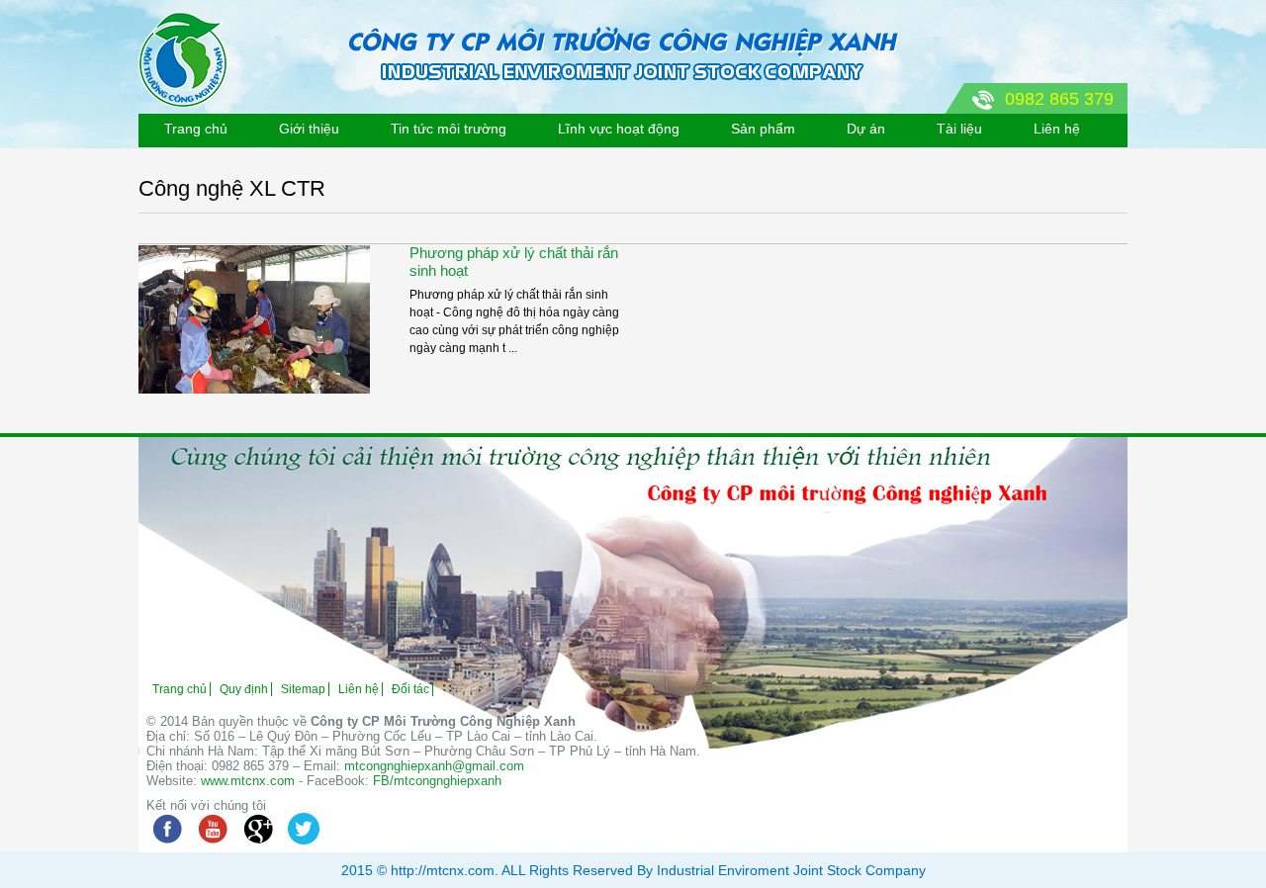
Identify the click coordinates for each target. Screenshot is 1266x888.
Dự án (866, 128)
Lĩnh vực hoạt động (618, 128)
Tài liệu (959, 128)
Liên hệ (1057, 128)
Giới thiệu (309, 128)
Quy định (244, 689)
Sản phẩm (763, 128)
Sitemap (303, 689)
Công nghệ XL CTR (231, 188)
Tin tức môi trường (448, 128)
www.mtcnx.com (248, 780)
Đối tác (410, 689)
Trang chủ (195, 128)
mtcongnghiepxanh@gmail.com (434, 765)
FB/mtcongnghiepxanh (437, 780)
